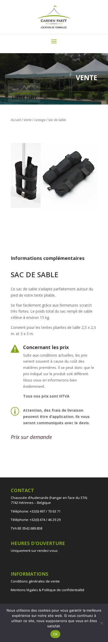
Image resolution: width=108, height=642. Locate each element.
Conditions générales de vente (35, 581)
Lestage (39, 119)
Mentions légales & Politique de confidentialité (47, 589)
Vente (27, 119)
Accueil (16, 119)
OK (55, 634)
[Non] (101, 622)
